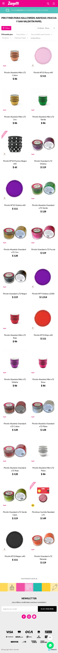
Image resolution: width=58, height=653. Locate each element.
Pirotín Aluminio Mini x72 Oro (15, 118)
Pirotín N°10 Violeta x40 (14, 205)
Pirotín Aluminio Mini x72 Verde (43, 118)
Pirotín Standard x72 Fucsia (43, 249)
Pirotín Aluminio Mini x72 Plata (43, 469)
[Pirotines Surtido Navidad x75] (43, 495)
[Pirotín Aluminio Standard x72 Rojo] (14, 451)
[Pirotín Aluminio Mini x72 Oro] (14, 100)
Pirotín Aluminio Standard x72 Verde (43, 206)
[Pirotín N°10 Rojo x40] (43, 318)
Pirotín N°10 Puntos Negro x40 (15, 162)
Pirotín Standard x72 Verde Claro (15, 513)
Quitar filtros (35, 38)
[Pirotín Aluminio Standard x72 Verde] (43, 188)
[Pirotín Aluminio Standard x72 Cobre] (14, 406)
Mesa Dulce (20, 34)
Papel (20, 38)
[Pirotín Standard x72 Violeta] (43, 144)
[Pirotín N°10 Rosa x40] (43, 55)
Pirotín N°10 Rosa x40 (43, 72)
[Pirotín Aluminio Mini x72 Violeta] (14, 362)
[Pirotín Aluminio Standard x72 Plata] (43, 406)
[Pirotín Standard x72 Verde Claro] (14, 495)
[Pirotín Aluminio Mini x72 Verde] (43, 100)
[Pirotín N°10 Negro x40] (14, 539)
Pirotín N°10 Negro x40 (15, 556)
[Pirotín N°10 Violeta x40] (14, 188)
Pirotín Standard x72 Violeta (43, 162)
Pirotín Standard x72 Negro (15, 293)
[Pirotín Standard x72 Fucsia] (43, 232)
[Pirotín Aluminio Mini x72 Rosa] (43, 362)
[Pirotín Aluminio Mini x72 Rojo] (14, 318)
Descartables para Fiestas (40, 34)
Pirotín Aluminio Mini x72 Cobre (15, 73)
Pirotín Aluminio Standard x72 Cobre (15, 424)
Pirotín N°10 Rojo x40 (43, 335)
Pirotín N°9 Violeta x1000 (43, 293)
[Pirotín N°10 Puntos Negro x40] (14, 144)
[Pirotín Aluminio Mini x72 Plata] (43, 451)
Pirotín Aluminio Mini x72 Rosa (43, 380)
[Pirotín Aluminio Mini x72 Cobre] (14, 55)
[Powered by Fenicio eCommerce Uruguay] (52, 649)
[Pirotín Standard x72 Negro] (14, 276)
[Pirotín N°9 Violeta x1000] (43, 276)
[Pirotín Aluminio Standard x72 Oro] (14, 232)
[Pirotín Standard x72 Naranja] (43, 539)
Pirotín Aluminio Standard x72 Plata (43, 424)
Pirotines (5, 38)
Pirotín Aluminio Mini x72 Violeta (15, 380)
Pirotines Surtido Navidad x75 (43, 513)
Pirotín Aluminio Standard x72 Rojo (15, 469)
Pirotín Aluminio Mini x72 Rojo (15, 336)
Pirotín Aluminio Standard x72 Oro (15, 250)
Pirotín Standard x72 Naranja (43, 557)
